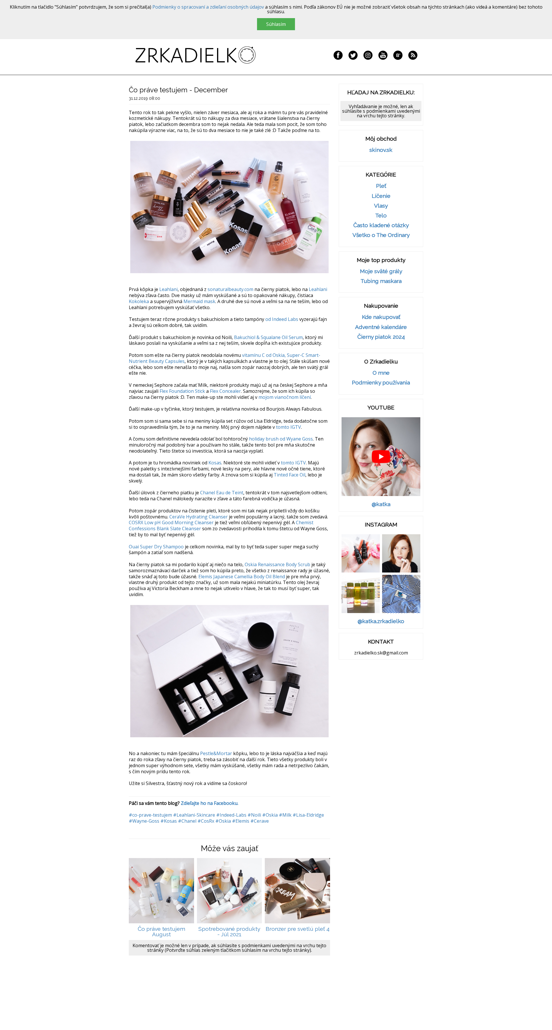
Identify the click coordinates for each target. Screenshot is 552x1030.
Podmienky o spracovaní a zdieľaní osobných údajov (208, 7)
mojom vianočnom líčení (284, 397)
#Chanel (187, 821)
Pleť (381, 186)
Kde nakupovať (381, 317)
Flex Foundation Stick (182, 391)
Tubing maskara (381, 281)
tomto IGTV (288, 427)
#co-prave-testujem (150, 815)
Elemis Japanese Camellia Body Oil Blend (241, 576)
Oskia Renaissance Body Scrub (277, 564)
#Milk (285, 815)
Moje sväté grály (381, 271)
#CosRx (206, 821)
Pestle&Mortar (216, 753)
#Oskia (270, 815)
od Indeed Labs (281, 319)
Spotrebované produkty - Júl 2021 (229, 931)
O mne (381, 373)
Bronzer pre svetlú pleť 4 (297, 929)
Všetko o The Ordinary (381, 235)
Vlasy (381, 205)
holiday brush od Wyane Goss (281, 439)
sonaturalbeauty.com (230, 289)
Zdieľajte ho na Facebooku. (209, 803)
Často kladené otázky (381, 225)
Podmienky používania (381, 382)
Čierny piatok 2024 (381, 337)
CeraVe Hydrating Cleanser (198, 517)
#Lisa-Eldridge (308, 815)
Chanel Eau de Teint (221, 492)
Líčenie (381, 196)
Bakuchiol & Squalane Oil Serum (268, 337)
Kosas (214, 463)
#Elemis (240, 821)
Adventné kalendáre (381, 327)
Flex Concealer (225, 391)
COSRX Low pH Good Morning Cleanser (171, 522)
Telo (381, 215)
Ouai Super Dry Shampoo (156, 546)
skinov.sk (380, 150)
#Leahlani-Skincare (194, 815)
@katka (381, 504)
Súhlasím (276, 24)
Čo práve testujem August (161, 931)
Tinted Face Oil (289, 475)
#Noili (254, 815)
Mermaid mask (199, 301)
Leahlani (168, 289)
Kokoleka (139, 301)
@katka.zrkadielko (381, 621)
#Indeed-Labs (231, 815)
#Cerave (259, 821)
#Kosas (168, 821)
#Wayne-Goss (144, 821)
